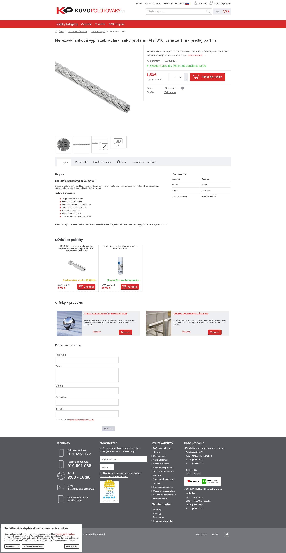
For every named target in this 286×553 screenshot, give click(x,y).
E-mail (81, 487)
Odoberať (107, 467)
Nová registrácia (223, 3)
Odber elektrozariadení (164, 491)
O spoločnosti (159, 456)
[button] (186, 75)
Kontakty (168, 3)
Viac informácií (195, 54)
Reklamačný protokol (163, 521)
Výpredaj (86, 24)
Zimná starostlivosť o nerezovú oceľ (105, 313)
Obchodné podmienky (163, 471)
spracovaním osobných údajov (114, 476)
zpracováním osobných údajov (81, 420)
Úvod (139, 3)
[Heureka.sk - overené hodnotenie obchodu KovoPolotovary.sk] (109, 503)
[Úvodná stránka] (91, 10)
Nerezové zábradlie (77, 31)
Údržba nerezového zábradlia (191, 313)
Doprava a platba (161, 463)
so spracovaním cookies (65, 534)
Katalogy (157, 513)
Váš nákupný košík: (218, 11)
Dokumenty (158, 517)
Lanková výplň (98, 31)
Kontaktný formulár (78, 499)
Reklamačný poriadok (163, 467)
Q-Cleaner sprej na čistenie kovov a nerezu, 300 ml (120, 247)
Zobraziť (125, 332)
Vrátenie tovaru (160, 498)
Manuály (157, 509)
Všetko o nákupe (152, 3)
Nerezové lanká (117, 31)
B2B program (117, 24)
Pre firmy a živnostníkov (164, 494)
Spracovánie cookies (163, 487)
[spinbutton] (176, 77)
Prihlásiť (203, 3)
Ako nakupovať (160, 460)
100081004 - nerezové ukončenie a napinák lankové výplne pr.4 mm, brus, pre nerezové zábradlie (77, 248)
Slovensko (180, 3)
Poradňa (100, 24)
